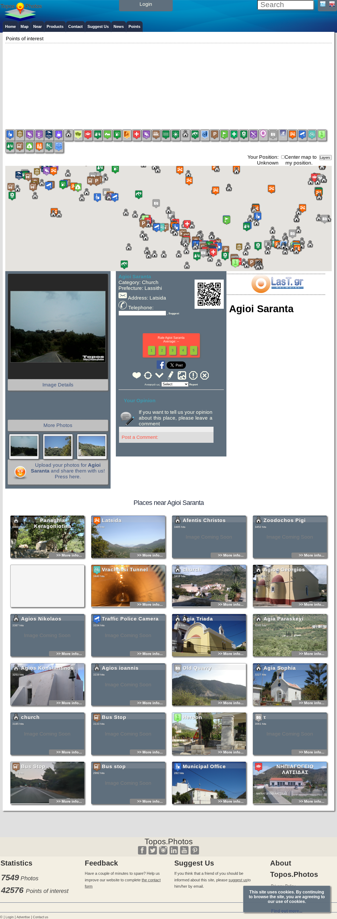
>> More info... (69, 555)
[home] (21, 19)
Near (37, 26)
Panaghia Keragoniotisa (52, 523)
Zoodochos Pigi (285, 520)
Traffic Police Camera (130, 619)
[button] (168, 214)
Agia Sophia (280, 668)
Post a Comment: (140, 437)
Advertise (23, 917)
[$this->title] (277, 291)
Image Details (57, 385)
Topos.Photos (169, 841)
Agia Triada (198, 619)
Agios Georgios (284, 569)
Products (55, 26)
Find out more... (286, 911)
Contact (75, 26)
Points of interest (47, 891)
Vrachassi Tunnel (125, 569)
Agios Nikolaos (41, 619)
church (192, 569)
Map (24, 26)
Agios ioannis (120, 668)
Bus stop (114, 766)
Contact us (40, 917)
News (118, 26)
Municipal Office (204, 766)
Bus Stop (114, 717)
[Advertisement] (168, 81)
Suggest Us (98, 26)
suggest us (238, 880)
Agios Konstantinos (47, 668)
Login (10, 917)
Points (134, 26)
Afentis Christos (204, 520)
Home (10, 26)
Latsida (112, 520)
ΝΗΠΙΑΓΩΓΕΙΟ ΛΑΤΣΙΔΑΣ (295, 769)
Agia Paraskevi (284, 619)
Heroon (192, 717)
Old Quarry (197, 668)
